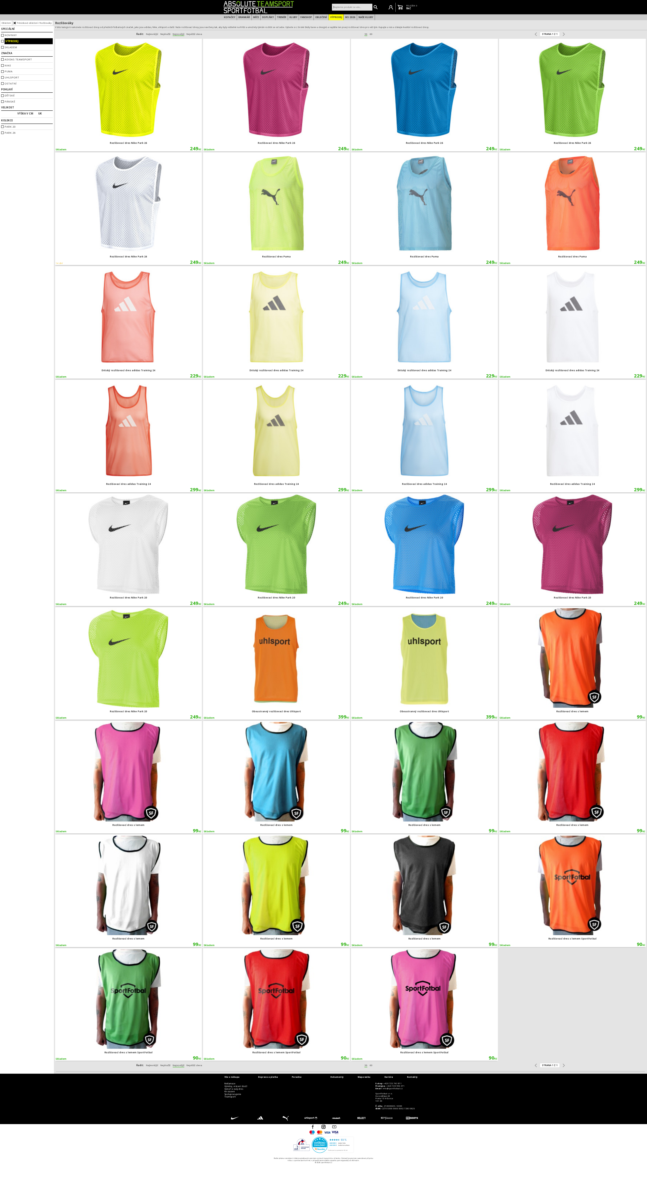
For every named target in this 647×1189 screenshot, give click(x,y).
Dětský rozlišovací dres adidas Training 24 (128, 322)
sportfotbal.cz (277, 7)
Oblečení (321, 17)
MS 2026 (350, 17)
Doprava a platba (268, 1077)
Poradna (296, 1077)
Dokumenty (337, 1077)
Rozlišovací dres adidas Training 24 (128, 436)
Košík (400, 7)
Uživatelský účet (390, 7)
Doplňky (268, 17)
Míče (256, 17)
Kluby (293, 17)
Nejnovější (178, 34)
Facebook (313, 1127)
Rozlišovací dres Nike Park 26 (128, 95)
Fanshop (306, 17)
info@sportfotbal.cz (393, 1088)
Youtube (334, 1127)
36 (365, 34)
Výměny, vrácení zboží (235, 1086)
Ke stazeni (229, 1091)
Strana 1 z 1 (550, 34)
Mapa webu (364, 1077)
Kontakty (412, 1077)
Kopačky (229, 17)
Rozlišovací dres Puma (276, 208)
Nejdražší (165, 34)
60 (371, 34)
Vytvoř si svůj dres (233, 1089)
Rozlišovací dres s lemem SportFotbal (572, 890)
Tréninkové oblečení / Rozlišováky (34, 23)
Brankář (244, 17)
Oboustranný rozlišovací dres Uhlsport (276, 663)
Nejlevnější (152, 34)
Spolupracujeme (232, 1094)
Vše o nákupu (232, 1077)
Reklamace (229, 1083)
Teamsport (230, 1096)
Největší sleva (194, 34)
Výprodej (336, 17)
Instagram (323, 1127)
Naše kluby (366, 17)
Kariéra (388, 1077)
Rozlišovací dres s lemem (572, 663)
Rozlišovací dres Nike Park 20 (128, 549)
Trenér (281, 17)
